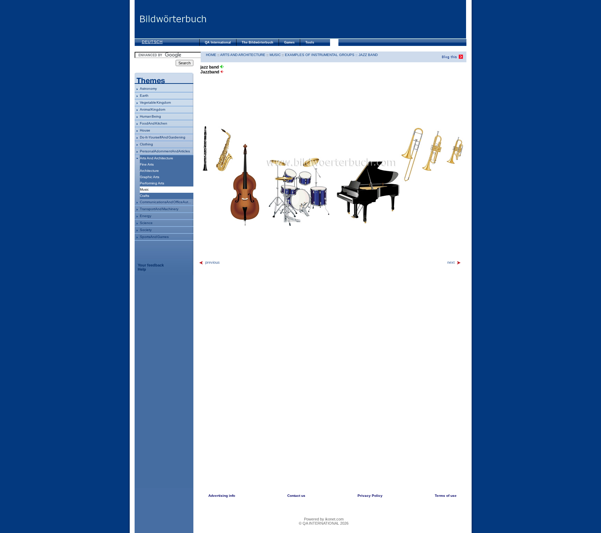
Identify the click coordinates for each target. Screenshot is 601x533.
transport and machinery (159, 209)
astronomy (148, 88)
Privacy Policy (370, 496)
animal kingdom (152, 109)
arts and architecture (156, 158)
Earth (144, 95)
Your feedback (151, 265)
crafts (144, 196)
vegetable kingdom (155, 102)
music (275, 55)
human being (150, 116)
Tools (309, 42)
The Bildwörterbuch (257, 42)
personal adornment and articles (165, 151)
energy (145, 216)
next (451, 262)
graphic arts (149, 177)
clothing (146, 144)
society (146, 230)
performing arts (152, 183)
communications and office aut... (165, 202)
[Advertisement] (336, 19)
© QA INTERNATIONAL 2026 (323, 523)
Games (289, 42)
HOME (211, 55)
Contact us (296, 496)
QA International (218, 42)
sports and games (154, 237)
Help (142, 269)
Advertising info (221, 496)
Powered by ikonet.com (324, 519)
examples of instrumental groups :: (322, 55)
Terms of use (446, 496)
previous (212, 262)
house (145, 130)
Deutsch (152, 42)
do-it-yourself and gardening (162, 137)
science (146, 223)
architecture (149, 171)
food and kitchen (153, 123)
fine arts (147, 164)
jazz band (368, 55)
